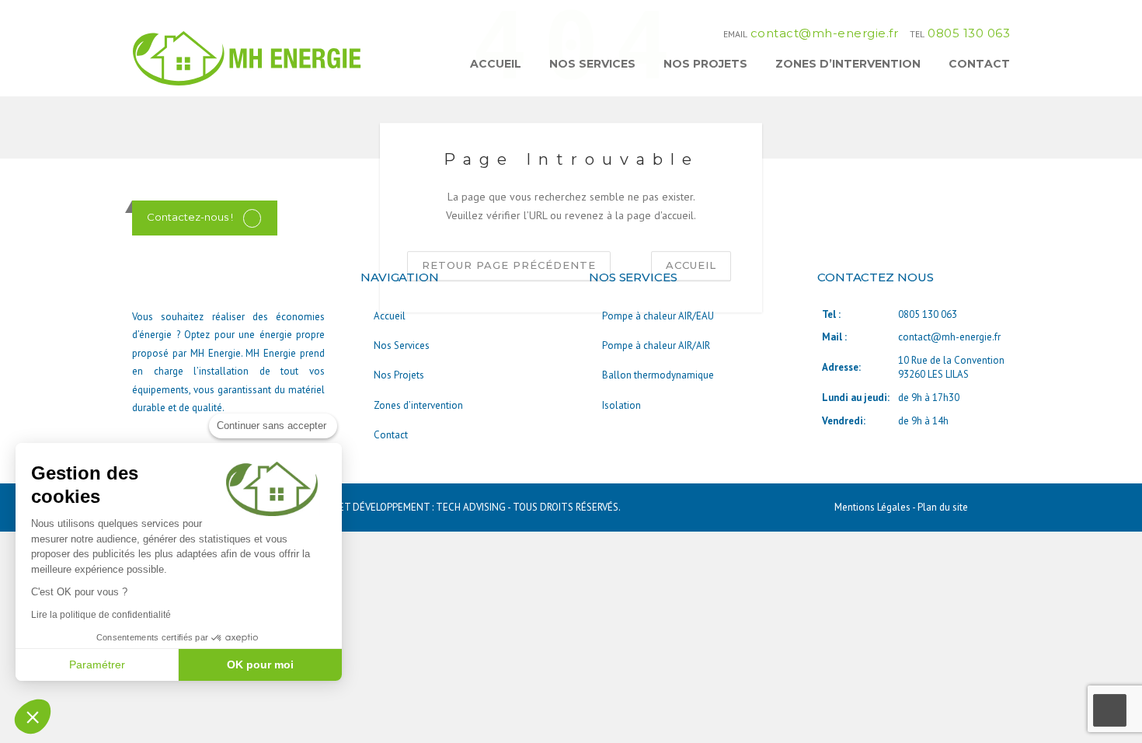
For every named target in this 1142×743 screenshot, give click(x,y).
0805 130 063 (969, 33)
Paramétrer (97, 664)
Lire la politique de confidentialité (101, 614)
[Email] (252, 217)
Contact (979, 64)
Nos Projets (705, 64)
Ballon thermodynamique (658, 375)
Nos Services (592, 64)
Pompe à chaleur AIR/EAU (658, 316)
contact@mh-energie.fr (824, 33)
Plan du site (942, 507)
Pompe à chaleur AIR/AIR (656, 345)
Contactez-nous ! (190, 217)
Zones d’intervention (848, 64)
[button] (32, 716)
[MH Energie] (248, 58)
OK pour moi (260, 664)
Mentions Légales (873, 507)
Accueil (495, 64)
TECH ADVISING (471, 507)
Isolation (621, 405)
